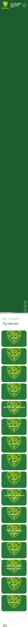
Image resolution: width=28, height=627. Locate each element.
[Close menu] (24, 5)
